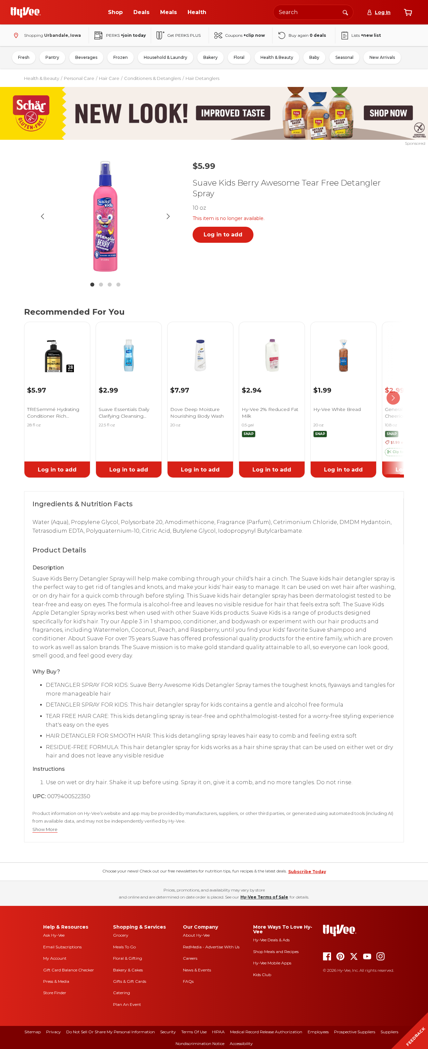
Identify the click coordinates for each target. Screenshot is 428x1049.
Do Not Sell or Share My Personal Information (110, 1031)
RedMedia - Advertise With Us (211, 946)
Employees (318, 1031)
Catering (121, 992)
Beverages (86, 57)
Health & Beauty (276, 57)
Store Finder (54, 992)
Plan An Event (127, 1004)
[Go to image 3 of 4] (109, 285)
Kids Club (262, 974)
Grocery (120, 935)
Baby (314, 57)
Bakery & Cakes (128, 969)
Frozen (120, 57)
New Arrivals (382, 57)
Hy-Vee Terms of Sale (264, 897)
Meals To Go (124, 946)
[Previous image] (42, 216)
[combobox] (313, 12)
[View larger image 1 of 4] (105, 216)
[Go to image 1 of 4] (92, 285)
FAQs (188, 981)
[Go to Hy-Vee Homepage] (26, 12)
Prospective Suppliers (354, 1031)
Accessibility (241, 1043)
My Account (55, 958)
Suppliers (389, 1031)
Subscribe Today (307, 871)
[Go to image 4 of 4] (118, 285)
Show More (45, 829)
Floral (239, 57)
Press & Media (56, 981)
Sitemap (32, 1031)
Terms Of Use (194, 1031)
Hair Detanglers (202, 78)
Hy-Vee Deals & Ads (271, 939)
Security (168, 1031)
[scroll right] (393, 398)
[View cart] (408, 12)
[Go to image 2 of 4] (101, 285)
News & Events (197, 969)
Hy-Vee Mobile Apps (272, 962)
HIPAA (218, 1031)
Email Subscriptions (62, 946)
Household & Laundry (165, 57)
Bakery (210, 57)
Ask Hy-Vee (54, 935)
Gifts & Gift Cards (129, 981)
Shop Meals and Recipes (276, 951)
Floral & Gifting (127, 958)
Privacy (53, 1031)
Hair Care (109, 78)
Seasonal (344, 57)
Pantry (52, 57)
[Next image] (168, 216)
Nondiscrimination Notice (200, 1043)
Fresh (23, 57)
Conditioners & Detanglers (152, 78)
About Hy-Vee (196, 935)
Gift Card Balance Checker (68, 969)
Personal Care (79, 78)
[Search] (345, 12)
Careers (190, 958)
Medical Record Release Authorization (266, 1031)
